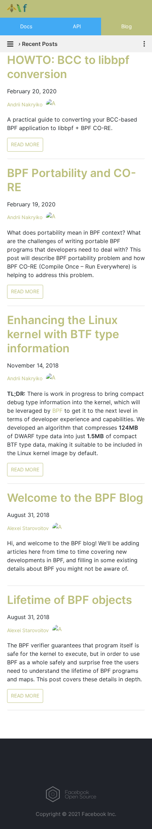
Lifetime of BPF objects (69, 600)
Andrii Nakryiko (24, 104)
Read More (25, 144)
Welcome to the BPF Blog (75, 498)
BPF (57, 410)
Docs (26, 26)
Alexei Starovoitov (28, 528)
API (77, 26)
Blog (126, 26)
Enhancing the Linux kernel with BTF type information (63, 334)
